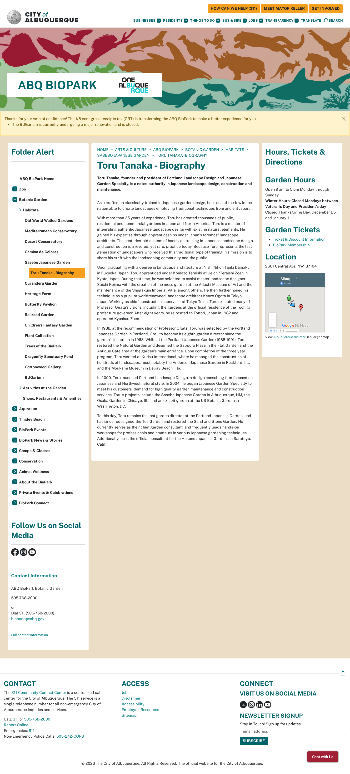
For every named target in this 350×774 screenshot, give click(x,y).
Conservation (31, 461)
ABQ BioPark (166, 149)
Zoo (22, 189)
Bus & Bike (231, 20)
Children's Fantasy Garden (48, 325)
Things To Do (202, 20)
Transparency (279, 20)
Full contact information (29, 635)
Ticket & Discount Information (299, 239)
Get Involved (326, 8)
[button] (311, 20)
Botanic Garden (202, 149)
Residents (173, 20)
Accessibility (133, 704)
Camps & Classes (34, 450)
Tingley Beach (32, 419)
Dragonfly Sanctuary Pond (49, 356)
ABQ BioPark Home (37, 178)
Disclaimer (131, 698)
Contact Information (34, 576)
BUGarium (34, 377)
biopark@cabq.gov (27, 619)
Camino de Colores (41, 252)
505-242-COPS (70, 736)
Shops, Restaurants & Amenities (52, 398)
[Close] (343, 119)
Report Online (16, 725)
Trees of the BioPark (43, 346)
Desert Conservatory (43, 241)
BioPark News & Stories (40, 440)
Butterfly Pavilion (40, 304)
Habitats (234, 149)
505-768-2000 (37, 719)
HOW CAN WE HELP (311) (234, 8)
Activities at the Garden (44, 388)
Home (103, 149)
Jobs (253, 20)
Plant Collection (39, 335)
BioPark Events (32, 430)
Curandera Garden (41, 283)
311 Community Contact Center (38, 692)
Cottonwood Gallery (43, 367)
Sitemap (129, 715)
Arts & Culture (131, 149)
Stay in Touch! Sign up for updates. (271, 724)
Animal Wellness (34, 471)
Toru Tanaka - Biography (52, 273)
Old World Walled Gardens (49, 220)
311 (16, 719)
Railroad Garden (39, 314)
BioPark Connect (34, 503)
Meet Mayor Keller (284, 8)
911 (32, 730)
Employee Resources (140, 709)
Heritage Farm (38, 294)
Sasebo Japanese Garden (123, 155)
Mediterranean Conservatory (51, 231)
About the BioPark (35, 482)
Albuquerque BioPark (289, 337)
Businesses (144, 20)
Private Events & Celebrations (46, 492)
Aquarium (28, 409)
